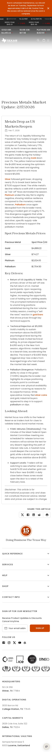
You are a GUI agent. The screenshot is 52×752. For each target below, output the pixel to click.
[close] (48, 8)
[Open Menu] (48, 40)
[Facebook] (3, 643)
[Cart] (43, 40)
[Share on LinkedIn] (33, 515)
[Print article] (46, 515)
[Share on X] (22, 515)
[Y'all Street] (24, 643)
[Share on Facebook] (27, 515)
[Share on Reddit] (38, 515)
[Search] (38, 40)
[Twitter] (14, 643)
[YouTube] (19, 643)
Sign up (40, 628)
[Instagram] (9, 643)
